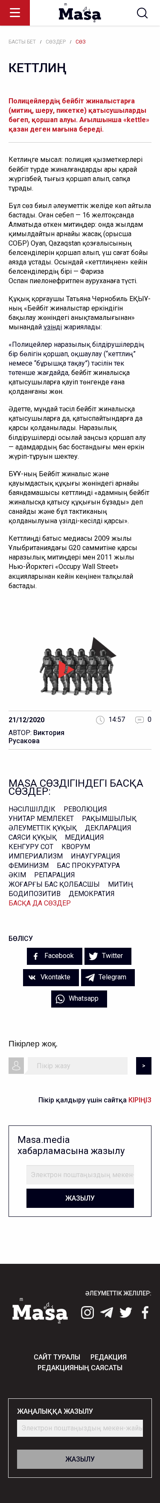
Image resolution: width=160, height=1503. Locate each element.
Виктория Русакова (36, 737)
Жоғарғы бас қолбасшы (54, 884)
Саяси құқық (33, 837)
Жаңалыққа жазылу (55, 1411)
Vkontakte (54, 977)
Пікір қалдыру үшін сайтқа (94, 1100)
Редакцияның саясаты (80, 1368)
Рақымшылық (109, 818)
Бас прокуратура (88, 865)
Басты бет (22, 42)
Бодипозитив (35, 894)
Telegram (111, 977)
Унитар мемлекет (41, 818)
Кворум (75, 847)
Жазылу (80, 1198)
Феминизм (29, 865)
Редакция (108, 1357)
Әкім (17, 875)
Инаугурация (95, 856)
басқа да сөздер (40, 903)
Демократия (92, 894)
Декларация (108, 828)
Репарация (54, 875)
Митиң (120, 884)
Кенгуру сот (31, 847)
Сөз (81, 42)
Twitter (111, 956)
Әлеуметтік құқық (43, 828)
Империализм (36, 856)
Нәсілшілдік (32, 809)
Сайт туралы (57, 1357)
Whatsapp (83, 998)
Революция (85, 809)
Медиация (84, 837)
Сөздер (56, 42)
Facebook (58, 956)
